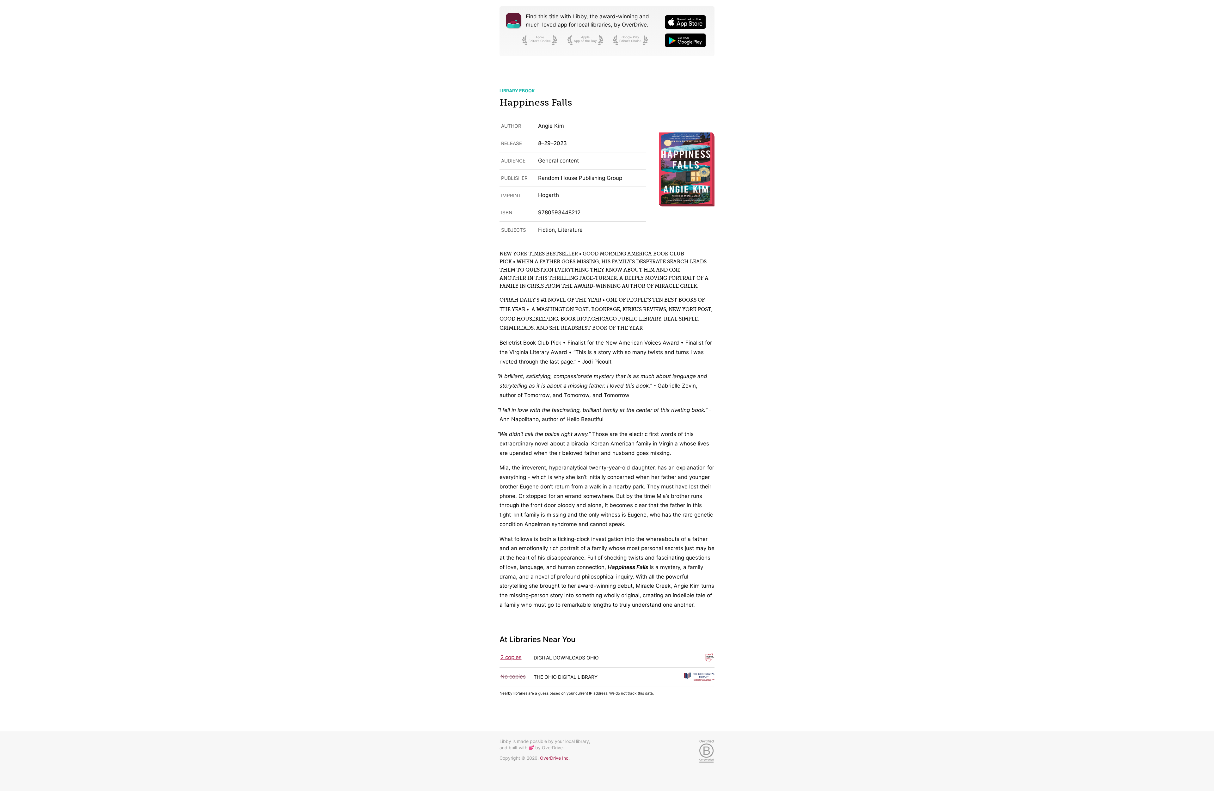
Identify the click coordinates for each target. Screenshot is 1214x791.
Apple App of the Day (585, 39)
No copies (513, 676)
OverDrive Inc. (555, 758)
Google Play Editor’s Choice (630, 39)
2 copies (511, 657)
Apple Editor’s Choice (540, 39)
